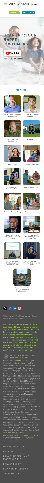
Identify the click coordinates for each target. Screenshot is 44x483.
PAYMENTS (14, 13)
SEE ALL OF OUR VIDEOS (14, 59)
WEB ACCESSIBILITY (13, 446)
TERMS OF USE (11, 473)
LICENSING (9, 451)
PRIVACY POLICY (12, 464)
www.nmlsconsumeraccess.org (16, 360)
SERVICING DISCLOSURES (16, 468)
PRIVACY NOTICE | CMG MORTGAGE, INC (16, 458)
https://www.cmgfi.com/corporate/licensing (21, 435)
